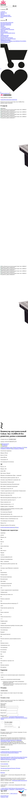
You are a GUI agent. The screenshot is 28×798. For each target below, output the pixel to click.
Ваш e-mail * (3, 707)
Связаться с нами (4, 796)
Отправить (3, 729)
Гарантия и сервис (10, 757)
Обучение (18, 768)
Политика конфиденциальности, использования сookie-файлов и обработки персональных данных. (14, 758)
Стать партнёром (4, 763)
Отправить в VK (20, 447)
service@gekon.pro (5, 795)
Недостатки (3, 712)
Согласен (3, 747)
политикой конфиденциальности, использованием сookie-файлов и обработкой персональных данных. (14, 718)
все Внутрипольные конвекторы (8, 527)
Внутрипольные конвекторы (10, 99)
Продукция (3, 757)
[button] (4, 445)
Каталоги (13, 768)
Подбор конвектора (5, 42)
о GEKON (3, 751)
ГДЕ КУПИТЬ (23, 41)
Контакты (3, 772)
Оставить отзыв (12, 439)
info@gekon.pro (12, 788)
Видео (13, 752)
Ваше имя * (3, 706)
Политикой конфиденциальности (19, 780)
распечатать (6, 443)
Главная (2, 99)
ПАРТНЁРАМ (16, 41)
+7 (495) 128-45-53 (5, 788)
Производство (8, 751)
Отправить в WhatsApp (18, 448)
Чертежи (9, 768)
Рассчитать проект (18, 757)
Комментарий (4, 715)
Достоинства (3, 710)
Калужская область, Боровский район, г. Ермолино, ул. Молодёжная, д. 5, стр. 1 (14, 789)
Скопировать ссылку (8, 447)
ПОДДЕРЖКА (9, 41)
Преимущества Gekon (17, 751)
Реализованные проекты (6, 752)
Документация (4, 768)
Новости (17, 752)
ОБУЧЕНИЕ (3, 41)
